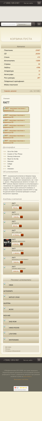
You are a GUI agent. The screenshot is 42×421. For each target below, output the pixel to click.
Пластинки (22, 50)
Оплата (7, 349)
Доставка (8, 347)
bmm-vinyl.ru (28, 376)
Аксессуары (22, 74)
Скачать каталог (22, 91)
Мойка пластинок (11, 84)
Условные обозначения (12, 351)
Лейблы (22, 67)
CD (22, 53)
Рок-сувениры (22, 78)
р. (15, 208)
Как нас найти (28, 3)
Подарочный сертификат (14, 81)
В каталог (7, 98)
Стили (22, 57)
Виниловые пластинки (21, 379)
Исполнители (22, 60)
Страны (22, 64)
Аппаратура (22, 71)
